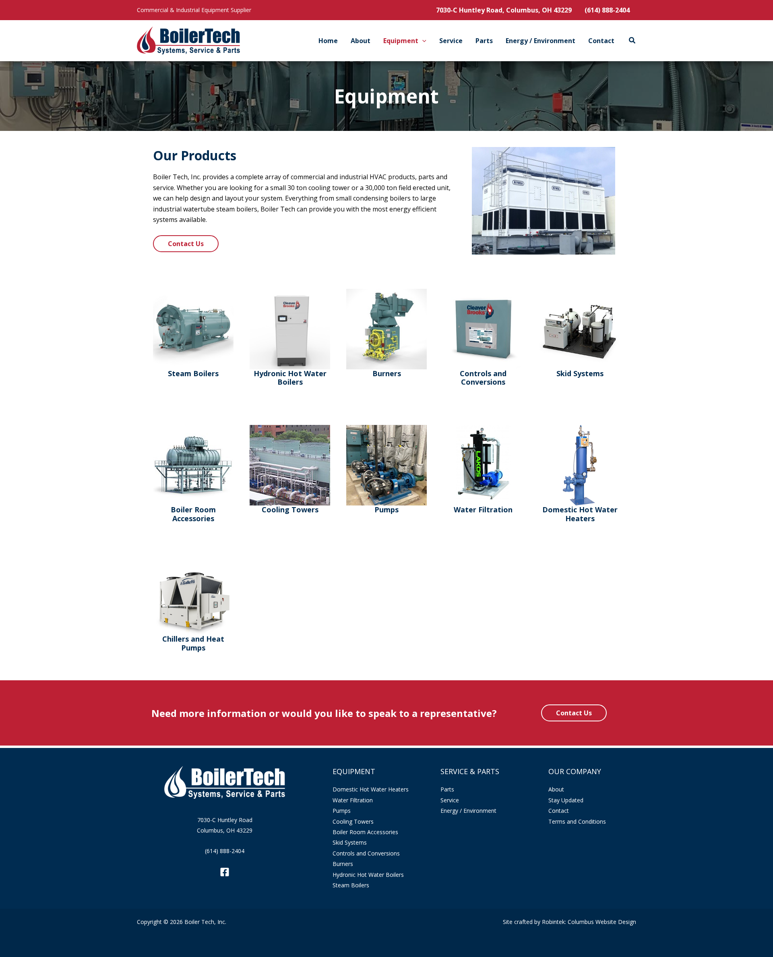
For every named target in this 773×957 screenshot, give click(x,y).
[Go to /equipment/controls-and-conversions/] (483, 339)
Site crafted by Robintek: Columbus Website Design (569, 922)
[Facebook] (224, 872)
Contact (558, 810)
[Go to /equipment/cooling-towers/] (290, 470)
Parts (447, 789)
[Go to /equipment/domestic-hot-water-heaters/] (579, 475)
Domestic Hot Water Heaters (371, 789)
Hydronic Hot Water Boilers (368, 874)
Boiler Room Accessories (365, 832)
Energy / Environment (468, 810)
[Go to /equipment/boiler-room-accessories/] (193, 475)
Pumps (342, 810)
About (556, 789)
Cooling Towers (353, 821)
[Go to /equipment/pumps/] (386, 470)
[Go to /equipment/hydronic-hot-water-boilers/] (290, 339)
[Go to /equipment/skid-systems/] (579, 334)
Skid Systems (350, 842)
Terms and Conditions (577, 821)
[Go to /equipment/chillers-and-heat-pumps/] (193, 611)
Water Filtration (353, 800)
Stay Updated (565, 800)
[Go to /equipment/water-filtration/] (483, 470)
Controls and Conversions (366, 853)
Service (449, 800)
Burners (343, 864)
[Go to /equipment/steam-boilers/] (193, 334)
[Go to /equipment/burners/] (386, 334)
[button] (422, 40)
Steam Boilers (351, 885)
